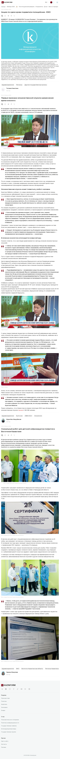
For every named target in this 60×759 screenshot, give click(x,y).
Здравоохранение (8, 85)
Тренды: (3, 6)
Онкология (38, 416)
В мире (3, 710)
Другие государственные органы (36, 85)
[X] (14, 16)
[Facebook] (11, 16)
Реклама (3, 747)
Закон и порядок (53, 6)
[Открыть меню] (57, 2)
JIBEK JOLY (28, 416)
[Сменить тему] (52, 2)
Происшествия (5, 698)
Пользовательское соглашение (10, 719)
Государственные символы (9, 726)
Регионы (19, 85)
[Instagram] (2, 16)
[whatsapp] (5, 16)
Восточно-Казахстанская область (32, 668)
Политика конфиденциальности (10, 722)
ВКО (17, 668)
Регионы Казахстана (52, 668)
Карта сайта (4, 741)
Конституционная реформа (26, 6)
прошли (20, 410)
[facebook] (13, 689)
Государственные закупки (8, 732)
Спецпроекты (39, 6)
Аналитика (4, 704)
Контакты (4, 744)
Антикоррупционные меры (8, 729)
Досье (45, 6)
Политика (4, 701)
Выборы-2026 (11, 6)
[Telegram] (8, 16)
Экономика (4, 707)
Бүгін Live (19, 416)
